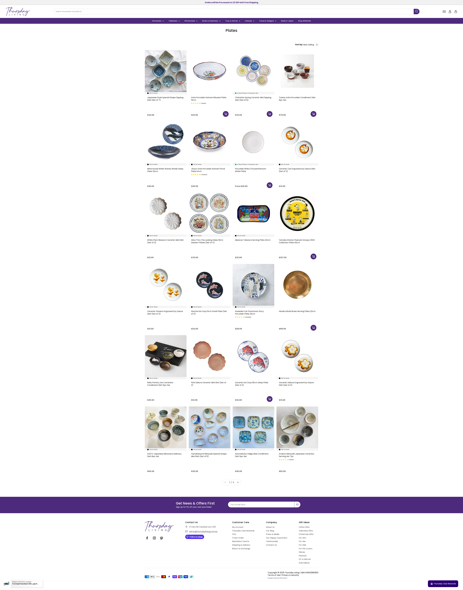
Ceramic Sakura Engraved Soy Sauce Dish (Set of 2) (296, 384)
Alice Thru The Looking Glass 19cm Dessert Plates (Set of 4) (207, 241)
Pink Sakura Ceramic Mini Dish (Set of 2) (208, 384)
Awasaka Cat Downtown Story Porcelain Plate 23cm (249, 312)
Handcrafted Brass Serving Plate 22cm (297, 311)
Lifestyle (248, 21)
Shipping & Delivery (241, 545)
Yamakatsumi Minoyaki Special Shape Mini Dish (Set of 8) (209, 455)
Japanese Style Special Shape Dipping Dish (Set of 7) (165, 99)
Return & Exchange (241, 548)
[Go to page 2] (238, 482)
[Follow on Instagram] (154, 539)
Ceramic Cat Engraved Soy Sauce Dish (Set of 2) (297, 170)
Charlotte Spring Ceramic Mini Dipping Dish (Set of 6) (253, 99)
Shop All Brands (304, 21)
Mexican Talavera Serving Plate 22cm (252, 240)
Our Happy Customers (276, 538)
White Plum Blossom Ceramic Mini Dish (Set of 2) (165, 241)
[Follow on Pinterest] (161, 539)
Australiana (304, 563)
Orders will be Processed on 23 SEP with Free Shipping (231, 2)
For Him (302, 538)
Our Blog (270, 530)
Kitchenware (190, 21)
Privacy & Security (290, 575)
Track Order (238, 538)
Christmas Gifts (306, 534)
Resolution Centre (240, 541)
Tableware (173, 21)
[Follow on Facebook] (147, 539)
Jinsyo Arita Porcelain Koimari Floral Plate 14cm (208, 170)
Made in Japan (287, 21)
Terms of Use (274, 575)
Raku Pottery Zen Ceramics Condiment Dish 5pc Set (160, 384)
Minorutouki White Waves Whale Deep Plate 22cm (165, 170)
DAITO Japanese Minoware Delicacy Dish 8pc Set (164, 455)
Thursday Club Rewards (243, 530)
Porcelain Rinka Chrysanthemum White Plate (250, 170)
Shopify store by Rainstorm (277, 578)
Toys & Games (231, 21)
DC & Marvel (305, 559)
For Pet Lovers (305, 548)
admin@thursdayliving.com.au (203, 531)
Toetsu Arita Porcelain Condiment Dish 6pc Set (297, 99)
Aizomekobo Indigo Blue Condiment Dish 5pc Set (252, 455)
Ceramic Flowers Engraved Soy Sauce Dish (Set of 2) (165, 312)
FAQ (234, 534)
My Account (237, 527)
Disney (302, 552)
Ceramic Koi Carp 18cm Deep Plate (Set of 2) (251, 384)
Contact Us (271, 545)
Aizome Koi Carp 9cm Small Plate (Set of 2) (209, 312)
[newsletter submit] (297, 504)
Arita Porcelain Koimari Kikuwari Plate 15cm (208, 99)
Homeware (156, 21)
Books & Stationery (210, 21)
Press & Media (272, 534)
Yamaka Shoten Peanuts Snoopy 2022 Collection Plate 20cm (297, 241)
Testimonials (272, 541)
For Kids (302, 545)
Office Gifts (304, 527)
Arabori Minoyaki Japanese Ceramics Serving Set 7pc (296, 455)
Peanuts (302, 555)
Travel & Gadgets (266, 21)
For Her (302, 541)
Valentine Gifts (306, 530)
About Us (270, 527)
